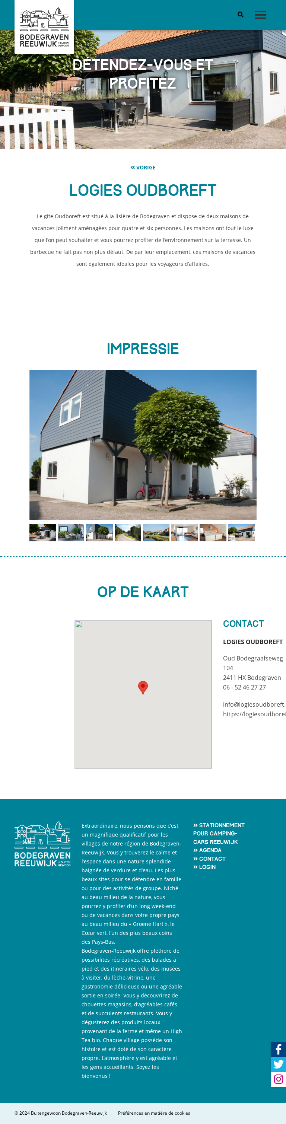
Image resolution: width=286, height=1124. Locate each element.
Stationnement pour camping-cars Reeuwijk (219, 834)
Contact (212, 859)
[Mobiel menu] (260, 15)
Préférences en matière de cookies (154, 1113)
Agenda (210, 850)
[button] (46, 455)
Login (207, 867)
